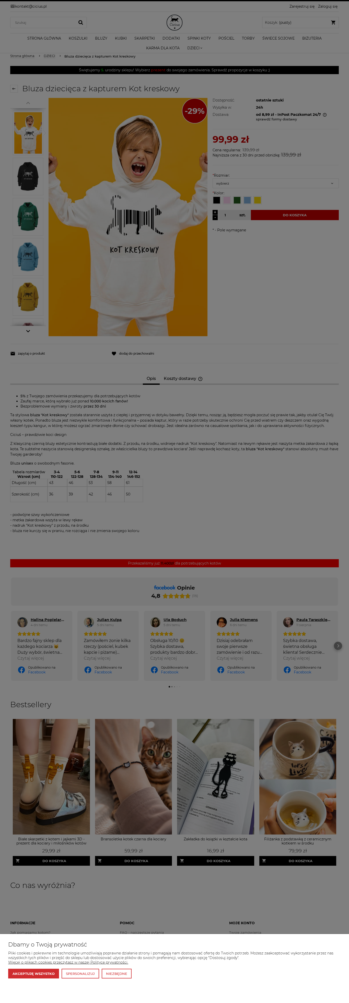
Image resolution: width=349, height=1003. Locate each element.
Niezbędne (116, 974)
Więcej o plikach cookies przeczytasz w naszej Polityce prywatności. (68, 962)
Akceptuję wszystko (34, 974)
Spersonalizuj (80, 974)
